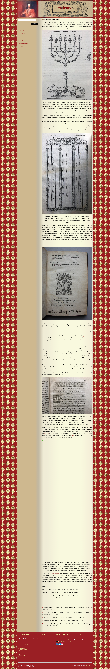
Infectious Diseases (21, 648)
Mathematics (20, 653)
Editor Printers (22, 33)
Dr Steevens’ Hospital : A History (24, 644)
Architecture (20, 651)
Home (20, 27)
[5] (42, 624)
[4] (42, 620)
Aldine (19, 643)
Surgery (19, 656)
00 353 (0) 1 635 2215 (65, 641)
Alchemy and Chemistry (22, 649)
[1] (86, 119)
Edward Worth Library (22, 641)
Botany (19, 645)
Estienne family (22, 30)
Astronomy (20, 650)
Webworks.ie (88, 665)
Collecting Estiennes (23, 43)
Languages (21, 36)
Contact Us (21, 46)
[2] (42, 612)
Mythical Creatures (21, 655)
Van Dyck (20, 654)
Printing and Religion (24, 40)
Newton (19, 647)
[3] (42, 617)
